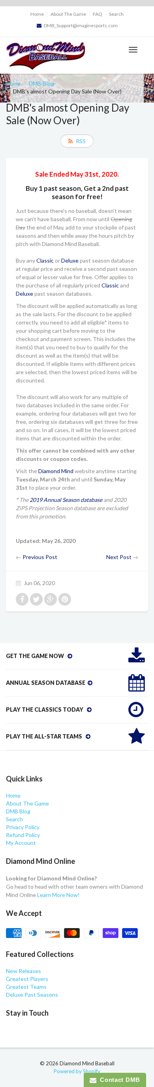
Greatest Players (27, 978)
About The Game (68, 14)
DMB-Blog (41, 83)
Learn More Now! (58, 894)
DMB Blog (18, 811)
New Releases (23, 971)
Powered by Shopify (77, 1071)
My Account (21, 842)
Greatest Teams (26, 986)
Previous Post (40, 557)
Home (37, 14)
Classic (45, 260)
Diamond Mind (55, 471)
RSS (81, 141)
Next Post (118, 557)
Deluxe (70, 260)
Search (116, 14)
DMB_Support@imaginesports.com (81, 25)
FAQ (97, 14)
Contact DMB (118, 1079)
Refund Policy (23, 835)
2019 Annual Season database (66, 499)
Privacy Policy (22, 827)
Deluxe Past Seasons (32, 994)
